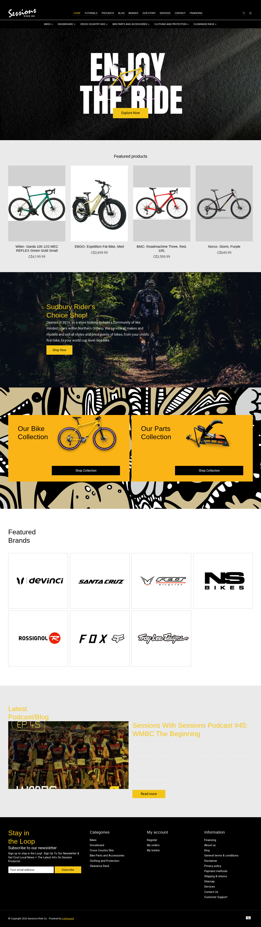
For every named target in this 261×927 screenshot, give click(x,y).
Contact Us (211, 892)
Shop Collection (85, 470)
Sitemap (209, 881)
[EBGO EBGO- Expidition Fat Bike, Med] (99, 203)
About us (210, 845)
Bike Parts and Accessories (107, 855)
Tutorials (91, 13)
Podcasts (108, 13)
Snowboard (97, 845)
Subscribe (68, 870)
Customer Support (215, 897)
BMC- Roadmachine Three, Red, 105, (162, 248)
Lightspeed (68, 918)
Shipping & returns (215, 876)
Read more (149, 794)
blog (207, 850)
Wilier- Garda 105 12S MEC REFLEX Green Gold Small (36, 248)
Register (152, 840)
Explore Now (130, 113)
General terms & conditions (221, 855)
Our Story (149, 13)
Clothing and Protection (104, 861)
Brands (133, 13)
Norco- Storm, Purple (224, 246)
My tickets (153, 850)
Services (165, 13)
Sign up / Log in (242, 3)
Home (77, 13)
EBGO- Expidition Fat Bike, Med (99, 246)
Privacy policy (212, 866)
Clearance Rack (99, 866)
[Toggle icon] (243, 13)
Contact (180, 13)
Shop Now (59, 350)
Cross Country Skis (102, 850)
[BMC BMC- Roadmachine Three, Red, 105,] (161, 203)
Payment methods (215, 871)
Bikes (93, 840)
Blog (121, 13)
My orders (153, 845)
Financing (196, 13)
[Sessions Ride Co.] (22, 13)
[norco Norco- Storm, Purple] (224, 203)
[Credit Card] (248, 919)
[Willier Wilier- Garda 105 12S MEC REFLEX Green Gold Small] (36, 203)
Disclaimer (210, 861)
